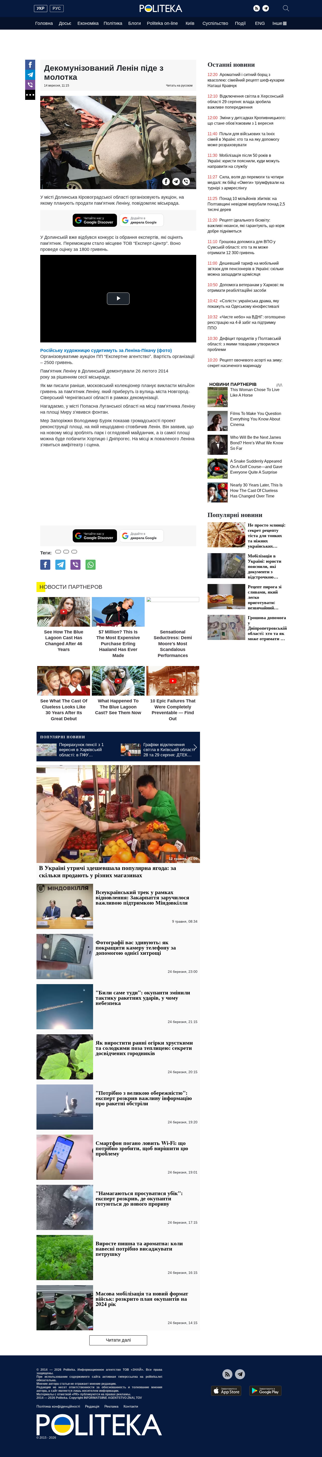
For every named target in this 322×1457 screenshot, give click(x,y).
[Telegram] (265, 8)
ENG (260, 23)
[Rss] (256, 8)
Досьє (65, 23)
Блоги (134, 23)
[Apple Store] (226, 1391)
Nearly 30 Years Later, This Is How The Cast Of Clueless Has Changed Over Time (256, 490)
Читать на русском (179, 85)
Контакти (131, 1406)
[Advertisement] (118, 485)
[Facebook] (30, 65)
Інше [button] (277, 23)
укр (41, 8)
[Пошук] (286, 8)
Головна (44, 23)
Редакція (92, 1406)
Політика (113, 23)
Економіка (88, 23)
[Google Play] (265, 1391)
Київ (190, 23)
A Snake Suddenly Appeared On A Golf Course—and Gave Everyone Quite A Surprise (256, 466)
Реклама (111, 1406)
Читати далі (118, 1340)
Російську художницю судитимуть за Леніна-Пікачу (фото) (106, 350)
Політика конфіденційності (58, 1406)
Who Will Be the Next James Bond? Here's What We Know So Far (256, 443)
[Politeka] (161, 8)
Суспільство (215, 23)
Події (240, 23)
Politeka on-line (162, 23)
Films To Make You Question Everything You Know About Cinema (255, 419)
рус (57, 8)
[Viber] (30, 85)
